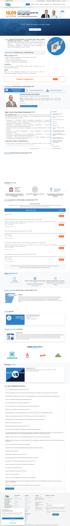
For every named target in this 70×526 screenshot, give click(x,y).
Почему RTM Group (55, 146)
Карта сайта (16, 505)
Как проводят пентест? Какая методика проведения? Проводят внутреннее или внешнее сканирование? (24, 447)
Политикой (47, 509)
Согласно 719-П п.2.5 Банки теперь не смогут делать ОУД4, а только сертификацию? (20, 477)
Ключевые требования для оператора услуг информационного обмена (58, 134)
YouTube (26, 518)
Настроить (13, 520)
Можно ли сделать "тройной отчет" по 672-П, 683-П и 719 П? (16, 454)
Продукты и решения (18, 498)
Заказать (61, 224)
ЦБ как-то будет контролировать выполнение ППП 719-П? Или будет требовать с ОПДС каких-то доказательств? (25, 416)
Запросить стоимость (35, 29)
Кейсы (15, 503)
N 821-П (33, 40)
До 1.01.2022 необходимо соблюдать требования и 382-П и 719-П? (17, 389)
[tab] (14, 90)
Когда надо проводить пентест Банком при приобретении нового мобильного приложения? (21, 457)
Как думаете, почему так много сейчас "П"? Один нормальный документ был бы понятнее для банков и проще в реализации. (27, 436)
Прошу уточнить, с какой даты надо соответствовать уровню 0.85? (17, 409)
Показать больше (34, 148)
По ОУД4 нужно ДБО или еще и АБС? (11, 451)
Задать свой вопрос (9, 488)
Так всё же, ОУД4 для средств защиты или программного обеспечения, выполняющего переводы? (23, 429)
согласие (59, 507)
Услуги (15, 497)
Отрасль (47, 503)
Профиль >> (23, 103)
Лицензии (26, 498)
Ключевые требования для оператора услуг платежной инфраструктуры (57, 141)
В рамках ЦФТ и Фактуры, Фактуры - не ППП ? (13, 422)
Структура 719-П (55, 125)
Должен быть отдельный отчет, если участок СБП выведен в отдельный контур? (19, 464)
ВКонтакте (27, 515)
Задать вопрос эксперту (25, 106)
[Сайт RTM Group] (8, 4)
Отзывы (26, 505)
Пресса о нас (27, 508)
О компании (27, 497)
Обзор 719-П (54, 121)
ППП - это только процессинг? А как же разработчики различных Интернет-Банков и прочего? (22, 406)
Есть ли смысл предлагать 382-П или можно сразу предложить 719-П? (18, 402)
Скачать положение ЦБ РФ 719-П (58, 119)
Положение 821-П (9, 52)
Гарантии (26, 500)
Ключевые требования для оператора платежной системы (57, 138)
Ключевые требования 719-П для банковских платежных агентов (58, 131)
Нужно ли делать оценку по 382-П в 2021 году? (13, 467)
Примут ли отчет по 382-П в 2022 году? (12, 474)
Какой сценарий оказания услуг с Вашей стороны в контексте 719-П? (17, 426)
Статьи (15, 500)
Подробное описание (9, 226)
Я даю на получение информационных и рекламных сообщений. (56, 512)
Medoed (15, 506)
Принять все (13, 518)
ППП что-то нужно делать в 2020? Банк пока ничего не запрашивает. (17, 444)
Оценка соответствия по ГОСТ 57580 (57, 117)
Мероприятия (27, 506)
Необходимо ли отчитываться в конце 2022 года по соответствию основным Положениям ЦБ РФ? (23, 485)
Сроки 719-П (54, 123)
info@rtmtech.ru (41, 0)
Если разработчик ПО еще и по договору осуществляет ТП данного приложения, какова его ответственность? (25, 419)
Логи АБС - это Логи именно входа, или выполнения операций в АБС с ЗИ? (18, 399)
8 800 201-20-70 (9, 0)
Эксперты (26, 503)
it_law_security (57, 0)
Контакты (49, 0)
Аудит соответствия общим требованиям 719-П (57, 114)
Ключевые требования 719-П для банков (58, 128)
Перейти (55, 79)
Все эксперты (34, 106)
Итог (52, 144)
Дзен (26, 520)
